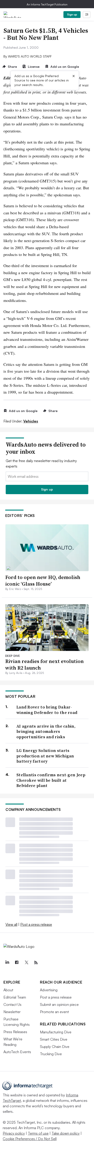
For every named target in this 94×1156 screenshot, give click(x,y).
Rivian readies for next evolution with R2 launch (44, 664)
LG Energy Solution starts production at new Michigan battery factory (45, 756)
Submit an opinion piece (59, 1004)
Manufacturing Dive (55, 1032)
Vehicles (30, 421)
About (8, 990)
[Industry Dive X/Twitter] (26, 962)
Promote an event (54, 1011)
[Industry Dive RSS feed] (36, 962)
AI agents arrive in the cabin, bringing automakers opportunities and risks (46, 731)
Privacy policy (14, 1133)
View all (11, 924)
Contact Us (12, 1004)
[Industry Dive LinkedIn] (7, 962)
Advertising (48, 990)
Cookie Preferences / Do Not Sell (30, 1138)
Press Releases (15, 1032)
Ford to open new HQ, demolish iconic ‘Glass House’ (42, 580)
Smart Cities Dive (53, 1039)
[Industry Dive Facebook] (16, 962)
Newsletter (12, 1011)
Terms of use (38, 1133)
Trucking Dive (51, 1054)
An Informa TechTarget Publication (47, 4)
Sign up (72, 14)
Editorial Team (14, 997)
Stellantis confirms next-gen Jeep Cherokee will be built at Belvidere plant (50, 780)
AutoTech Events (17, 1052)
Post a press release (36, 924)
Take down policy (66, 1133)
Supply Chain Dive (54, 1046)
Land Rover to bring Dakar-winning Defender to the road (46, 709)
